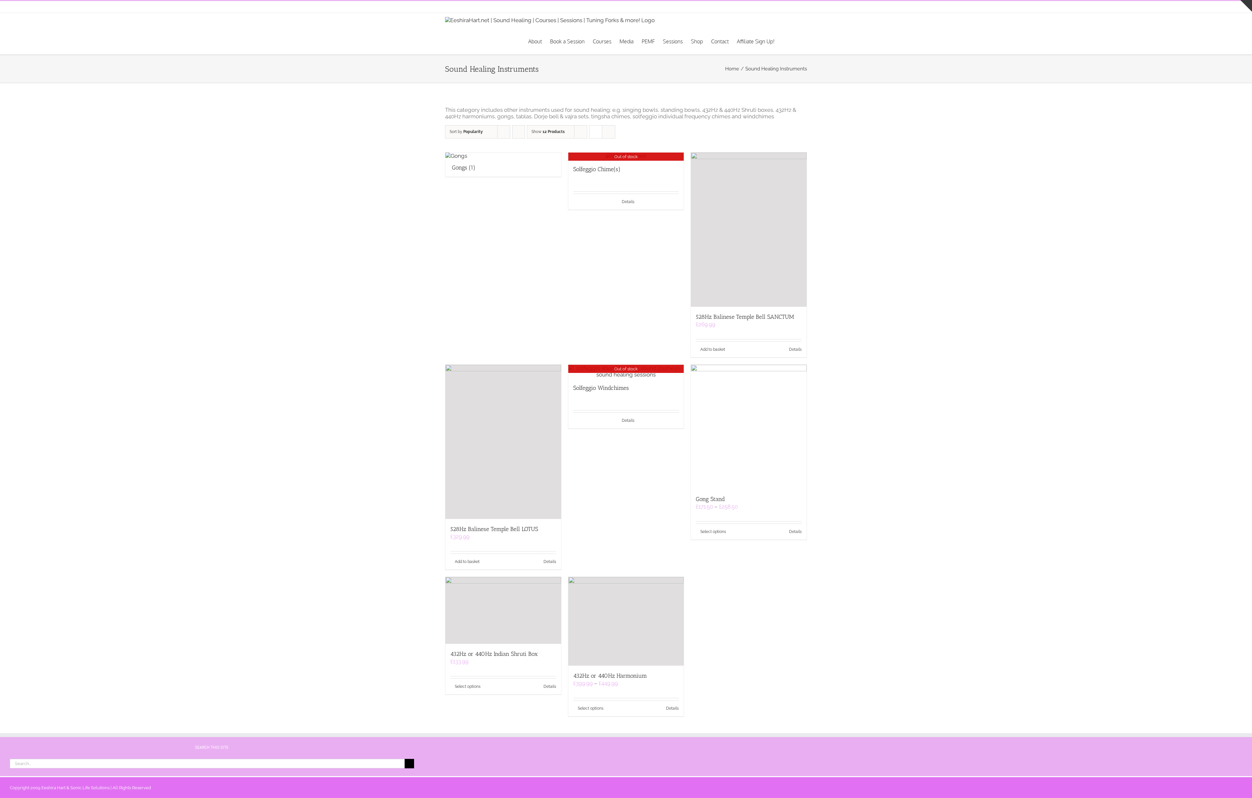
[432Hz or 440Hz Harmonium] (626, 621)
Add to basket (712, 349)
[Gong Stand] (749, 427)
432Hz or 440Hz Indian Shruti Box (494, 654)
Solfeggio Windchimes (601, 388)
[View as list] (608, 132)
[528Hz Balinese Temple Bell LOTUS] (503, 442)
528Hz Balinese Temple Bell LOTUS (494, 529)
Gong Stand (710, 499)
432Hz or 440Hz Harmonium (610, 675)
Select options (713, 531)
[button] (797, 40)
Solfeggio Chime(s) (596, 169)
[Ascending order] (518, 132)
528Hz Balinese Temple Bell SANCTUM (745, 316)
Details (628, 202)
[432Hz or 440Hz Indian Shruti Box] (503, 610)
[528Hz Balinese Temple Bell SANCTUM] (749, 230)
